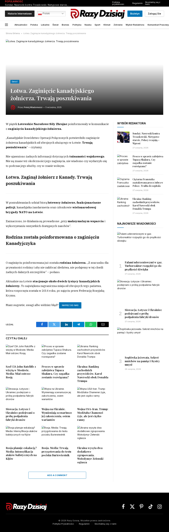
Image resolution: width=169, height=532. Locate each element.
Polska (34, 24)
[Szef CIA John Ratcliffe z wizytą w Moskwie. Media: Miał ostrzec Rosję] (21, 353)
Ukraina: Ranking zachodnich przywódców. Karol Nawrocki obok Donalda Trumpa (92, 374)
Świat (55, 24)
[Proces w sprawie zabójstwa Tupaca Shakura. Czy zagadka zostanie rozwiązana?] (57, 353)
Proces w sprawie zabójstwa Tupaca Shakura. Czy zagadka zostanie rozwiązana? (55, 372)
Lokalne (45, 24)
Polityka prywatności (118, 3)
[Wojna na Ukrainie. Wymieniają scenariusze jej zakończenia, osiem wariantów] (57, 396)
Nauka (87, 24)
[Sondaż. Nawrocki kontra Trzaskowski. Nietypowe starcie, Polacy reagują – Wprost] (123, 137)
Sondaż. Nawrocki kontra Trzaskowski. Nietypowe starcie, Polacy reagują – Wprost (38, 5)
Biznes (65, 24)
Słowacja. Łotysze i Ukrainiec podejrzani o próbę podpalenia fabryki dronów (20, 414)
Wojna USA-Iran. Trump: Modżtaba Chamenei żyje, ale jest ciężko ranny (92, 414)
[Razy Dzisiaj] (97, 14)
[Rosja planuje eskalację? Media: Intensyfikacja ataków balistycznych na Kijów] (21, 435)
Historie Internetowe (20, 13)
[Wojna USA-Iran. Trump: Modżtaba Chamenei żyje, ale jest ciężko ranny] (93, 396)
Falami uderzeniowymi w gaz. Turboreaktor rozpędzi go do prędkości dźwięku (143, 266)
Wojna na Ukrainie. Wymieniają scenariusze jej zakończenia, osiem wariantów (57, 414)
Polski (46, 13)
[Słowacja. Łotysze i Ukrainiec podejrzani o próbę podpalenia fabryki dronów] (21, 396)
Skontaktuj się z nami (152, 3)
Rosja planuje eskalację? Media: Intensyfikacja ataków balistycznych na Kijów (21, 453)
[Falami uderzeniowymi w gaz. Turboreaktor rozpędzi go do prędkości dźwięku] (140, 245)
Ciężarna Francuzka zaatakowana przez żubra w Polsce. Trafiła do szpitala (148, 182)
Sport (97, 24)
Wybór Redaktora (135, 24)
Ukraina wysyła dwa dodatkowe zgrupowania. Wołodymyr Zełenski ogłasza (90, 455)
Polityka (76, 24)
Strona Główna (13, 33)
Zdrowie (118, 24)
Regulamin (137, 3)
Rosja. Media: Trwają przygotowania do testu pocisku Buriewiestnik (56, 451)
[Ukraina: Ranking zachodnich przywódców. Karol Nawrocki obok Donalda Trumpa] (93, 353)
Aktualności (21, 24)
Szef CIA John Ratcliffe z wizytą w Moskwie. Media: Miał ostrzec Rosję (21, 372)
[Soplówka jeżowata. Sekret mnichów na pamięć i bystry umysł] (140, 340)
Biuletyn (135, 13)
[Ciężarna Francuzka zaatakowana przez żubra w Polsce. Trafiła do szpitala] (123, 183)
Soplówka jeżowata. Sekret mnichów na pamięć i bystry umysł (142, 361)
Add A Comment (57, 475)
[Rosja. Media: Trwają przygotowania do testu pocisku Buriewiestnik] (57, 435)
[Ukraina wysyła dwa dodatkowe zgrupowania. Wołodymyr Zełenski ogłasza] (93, 435)
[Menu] (6, 24)
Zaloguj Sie (154, 13)
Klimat (106, 24)
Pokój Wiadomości (33, 107)
